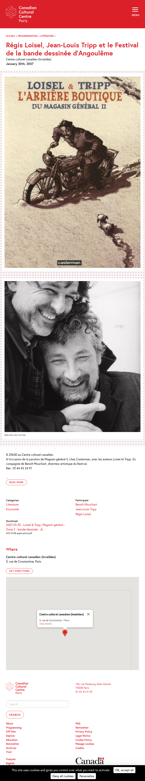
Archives (11, 748)
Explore (10, 735)
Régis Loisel (83, 514)
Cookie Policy (84, 740)
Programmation (27, 36)
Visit (9, 752)
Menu (135, 15)
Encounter (12, 509)
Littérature (47, 36)
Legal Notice (83, 735)
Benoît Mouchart (86, 504)
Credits (80, 748)
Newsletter (12, 744)
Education (12, 740)
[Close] (88, 614)
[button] (64, 633)
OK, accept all (124, 770)
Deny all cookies (63, 776)
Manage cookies (85, 744)
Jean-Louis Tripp (86, 509)
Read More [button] (16, 482)
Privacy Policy (84, 731)
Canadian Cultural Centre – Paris (21, 15)
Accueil (10, 36)
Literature (12, 504)
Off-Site (11, 731)
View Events (45, 623)
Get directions (19, 571)
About (9, 723)
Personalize (86, 776)
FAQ (78, 723)
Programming (14, 727)
